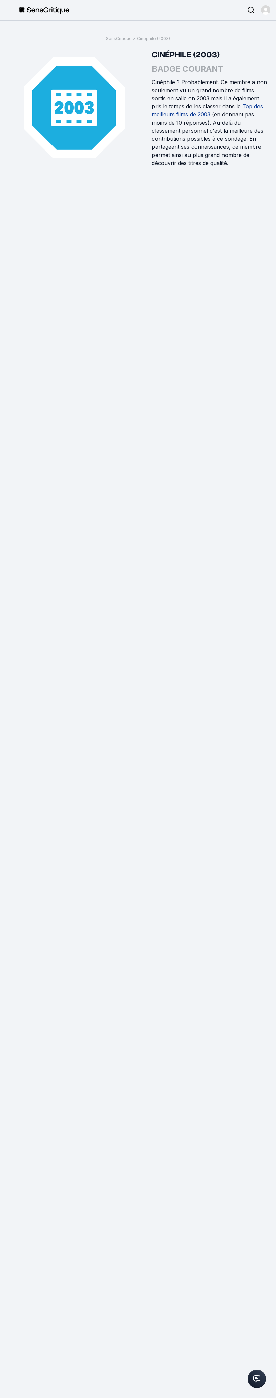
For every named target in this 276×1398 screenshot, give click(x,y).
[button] (266, 10)
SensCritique (119, 38)
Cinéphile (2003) (153, 38)
